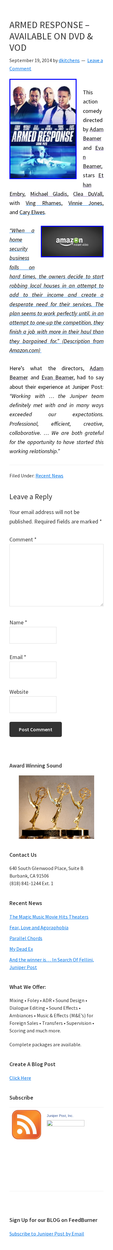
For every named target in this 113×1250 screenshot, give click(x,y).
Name (18, 622)
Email (17, 657)
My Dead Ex (21, 949)
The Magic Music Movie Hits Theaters (49, 917)
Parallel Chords (25, 938)
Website (18, 691)
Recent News (49, 475)
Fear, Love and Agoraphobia (38, 927)
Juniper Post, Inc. (60, 1116)
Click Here (20, 1078)
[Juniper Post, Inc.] (65, 1125)
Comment (23, 539)
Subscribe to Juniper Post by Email (46, 1233)
